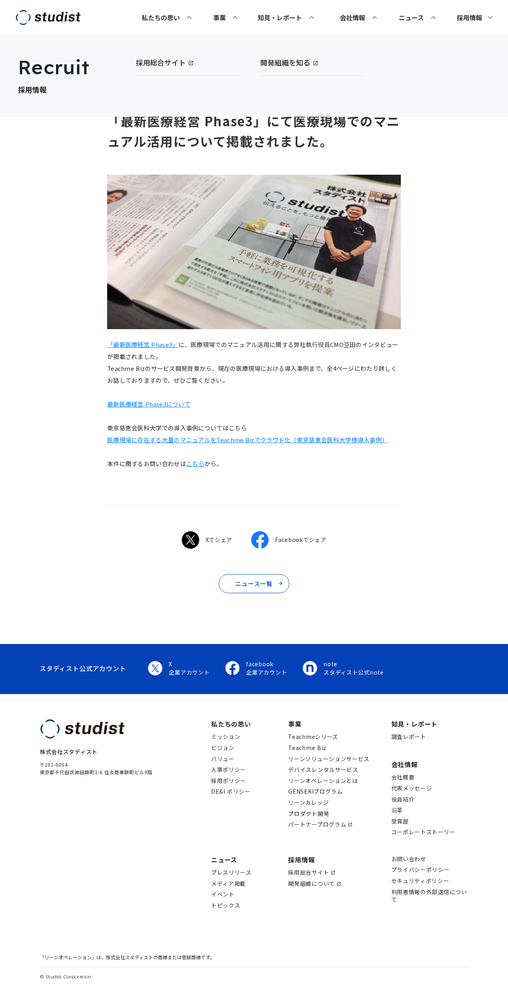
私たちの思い (161, 17)
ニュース (411, 17)
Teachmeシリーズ (313, 736)
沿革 (397, 810)
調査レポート (408, 736)
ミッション (226, 736)
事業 (219, 17)
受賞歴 (400, 821)
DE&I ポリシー (230, 791)
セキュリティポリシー (420, 881)
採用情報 (301, 859)
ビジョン (223, 748)
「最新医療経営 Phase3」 (143, 344)
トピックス (226, 905)
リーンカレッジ (308, 802)
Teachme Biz (307, 748)
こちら (195, 463)
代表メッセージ (411, 788)
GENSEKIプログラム (315, 791)
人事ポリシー (228, 769)
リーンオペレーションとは (323, 781)
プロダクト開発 (308, 814)
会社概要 (403, 777)
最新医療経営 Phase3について (148, 404)
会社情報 (352, 17)
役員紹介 (403, 799)
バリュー (223, 759)
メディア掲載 (228, 883)
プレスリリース (231, 872)
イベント (223, 894)
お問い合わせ (408, 859)
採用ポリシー (228, 781)
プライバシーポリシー (420, 869)
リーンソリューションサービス (328, 759)
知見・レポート (280, 17)
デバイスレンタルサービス (323, 769)
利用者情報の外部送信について (429, 896)
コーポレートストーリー (423, 832)
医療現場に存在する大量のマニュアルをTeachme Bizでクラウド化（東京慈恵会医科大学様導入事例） (247, 440)
